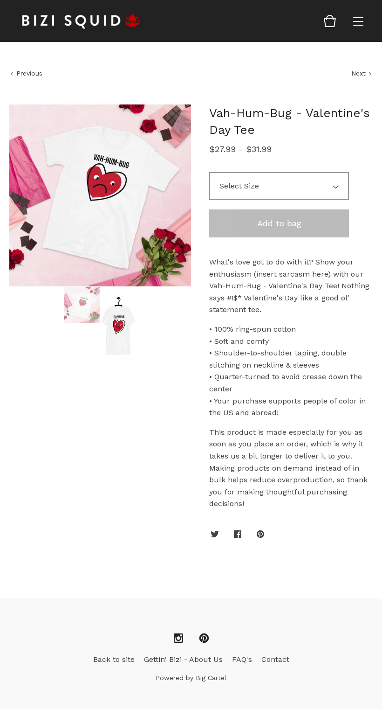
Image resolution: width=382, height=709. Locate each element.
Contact (275, 659)
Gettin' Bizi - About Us (183, 659)
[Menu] (358, 21)
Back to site (114, 659)
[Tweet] (214, 534)
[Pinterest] (204, 638)
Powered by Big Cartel (191, 677)
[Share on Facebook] (237, 534)
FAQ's (242, 659)
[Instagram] (178, 638)
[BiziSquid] (81, 21)
